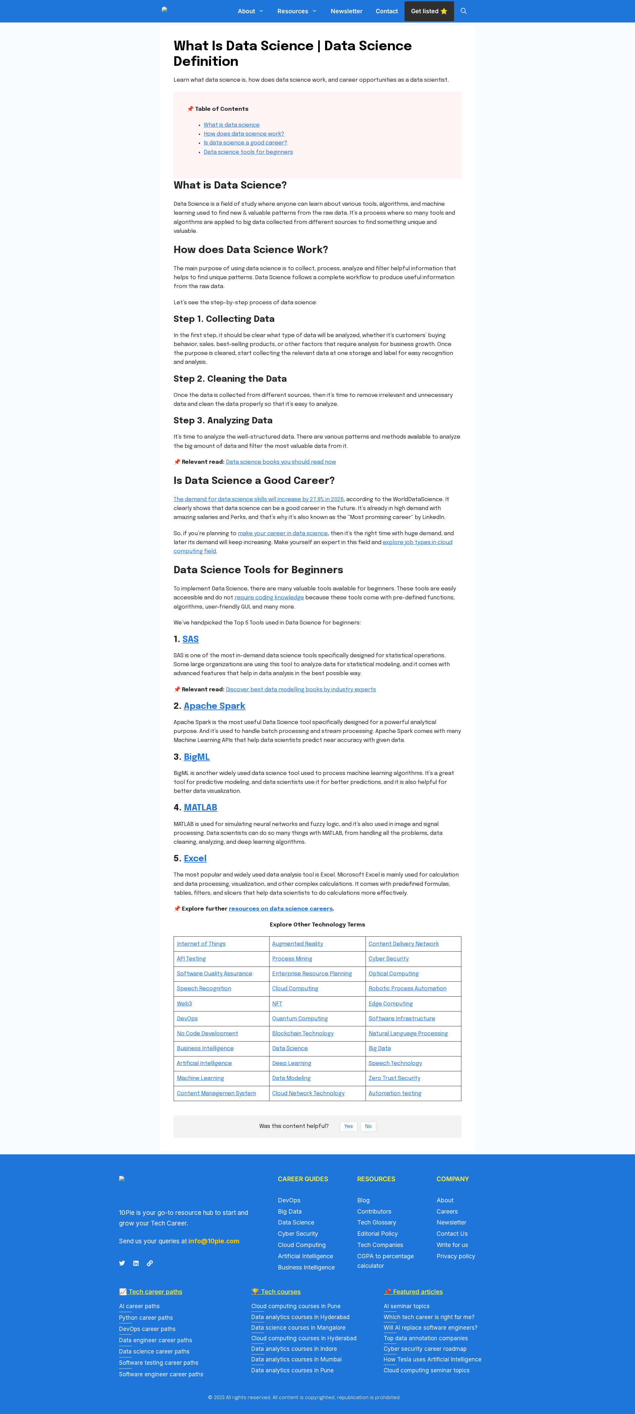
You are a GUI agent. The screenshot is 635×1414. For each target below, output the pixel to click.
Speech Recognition (204, 989)
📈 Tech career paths (150, 1292)
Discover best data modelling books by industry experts (301, 690)
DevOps (187, 1019)
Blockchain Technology (303, 1034)
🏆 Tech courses (276, 1292)
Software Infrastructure (402, 1019)
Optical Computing (394, 974)
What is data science (232, 125)
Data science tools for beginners (248, 152)
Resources (292, 11)
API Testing (191, 959)
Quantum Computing (300, 1019)
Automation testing (395, 1093)
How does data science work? (244, 134)
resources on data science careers (281, 909)
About (246, 11)
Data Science (290, 1048)
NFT (277, 1004)
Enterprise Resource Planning (312, 974)
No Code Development (207, 1034)
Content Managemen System (216, 1093)
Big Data (380, 1048)
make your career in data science (283, 533)
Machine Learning (200, 1078)
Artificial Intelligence (204, 1063)
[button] (463, 11)
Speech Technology (395, 1063)
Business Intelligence (205, 1048)
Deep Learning (291, 1063)
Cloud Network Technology (308, 1093)
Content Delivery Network (404, 944)
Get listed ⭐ (429, 11)
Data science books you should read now (281, 462)
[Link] (150, 1263)
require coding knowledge (269, 598)
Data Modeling (291, 1078)
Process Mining (292, 959)
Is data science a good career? (245, 143)
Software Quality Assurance (214, 974)
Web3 (184, 1004)
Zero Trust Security (394, 1078)
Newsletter (346, 11)
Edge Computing (391, 1004)
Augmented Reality (297, 944)
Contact (387, 11)
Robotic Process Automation (407, 989)
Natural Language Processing (408, 1034)
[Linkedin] (136, 1263)
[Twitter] (122, 1263)
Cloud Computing (295, 989)
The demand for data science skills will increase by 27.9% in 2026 (259, 499)
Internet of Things (201, 944)
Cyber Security (389, 959)
